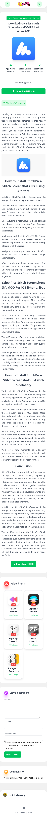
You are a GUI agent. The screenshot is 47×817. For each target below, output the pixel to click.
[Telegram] (23, 807)
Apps (16, 18)
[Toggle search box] (39, 4)
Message (8, 699)
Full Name (8, 722)
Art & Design (25, 18)
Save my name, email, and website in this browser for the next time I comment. (22, 745)
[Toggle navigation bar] (7, 4)
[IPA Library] (23, 4)
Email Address (10, 733)
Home (10, 18)
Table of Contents (15, 103)
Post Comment (12, 754)
